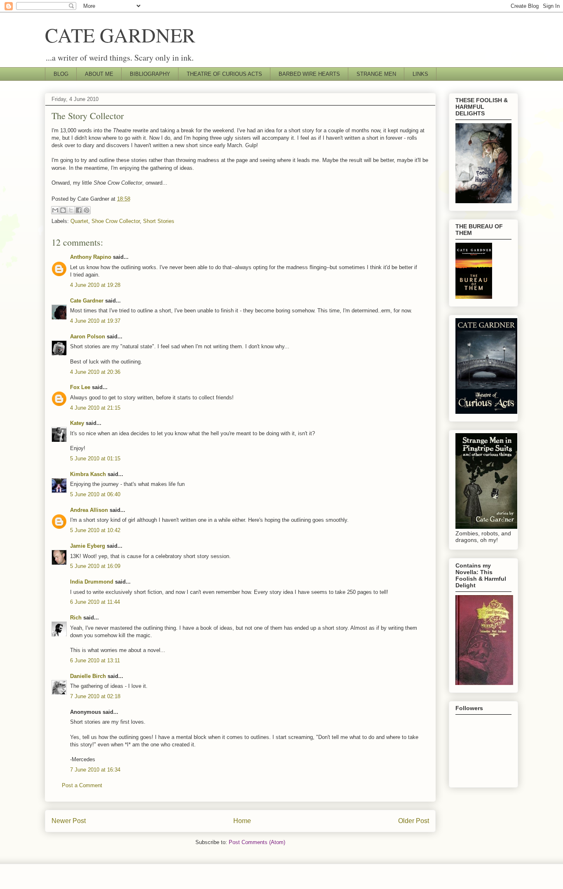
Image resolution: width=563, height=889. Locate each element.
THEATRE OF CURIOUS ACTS (224, 74)
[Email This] (55, 210)
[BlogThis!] (63, 210)
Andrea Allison (89, 510)
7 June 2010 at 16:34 (95, 770)
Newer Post (69, 820)
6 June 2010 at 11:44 (95, 602)
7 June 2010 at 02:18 (95, 696)
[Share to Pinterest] (86, 210)
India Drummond (91, 582)
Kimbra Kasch (88, 474)
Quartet (79, 221)
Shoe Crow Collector (115, 221)
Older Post (413, 820)
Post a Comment (82, 785)
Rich (76, 618)
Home (242, 820)
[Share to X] (71, 210)
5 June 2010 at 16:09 (95, 566)
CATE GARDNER (120, 34)
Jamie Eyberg (87, 546)
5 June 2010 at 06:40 (95, 494)
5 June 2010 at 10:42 (95, 530)
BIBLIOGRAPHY (150, 74)
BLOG (61, 74)
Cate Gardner (86, 301)
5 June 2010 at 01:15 (95, 458)
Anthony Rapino (90, 257)
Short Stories (158, 221)
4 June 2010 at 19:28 (95, 285)
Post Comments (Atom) (257, 842)
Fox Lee (80, 387)
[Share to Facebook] (79, 210)
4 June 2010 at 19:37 (95, 321)
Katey (77, 423)
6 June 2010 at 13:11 (95, 660)
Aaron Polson (87, 336)
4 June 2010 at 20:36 (95, 372)
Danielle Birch (88, 676)
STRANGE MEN (376, 74)
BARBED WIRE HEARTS (309, 74)
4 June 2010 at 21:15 (95, 408)
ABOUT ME (99, 74)
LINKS (420, 74)
